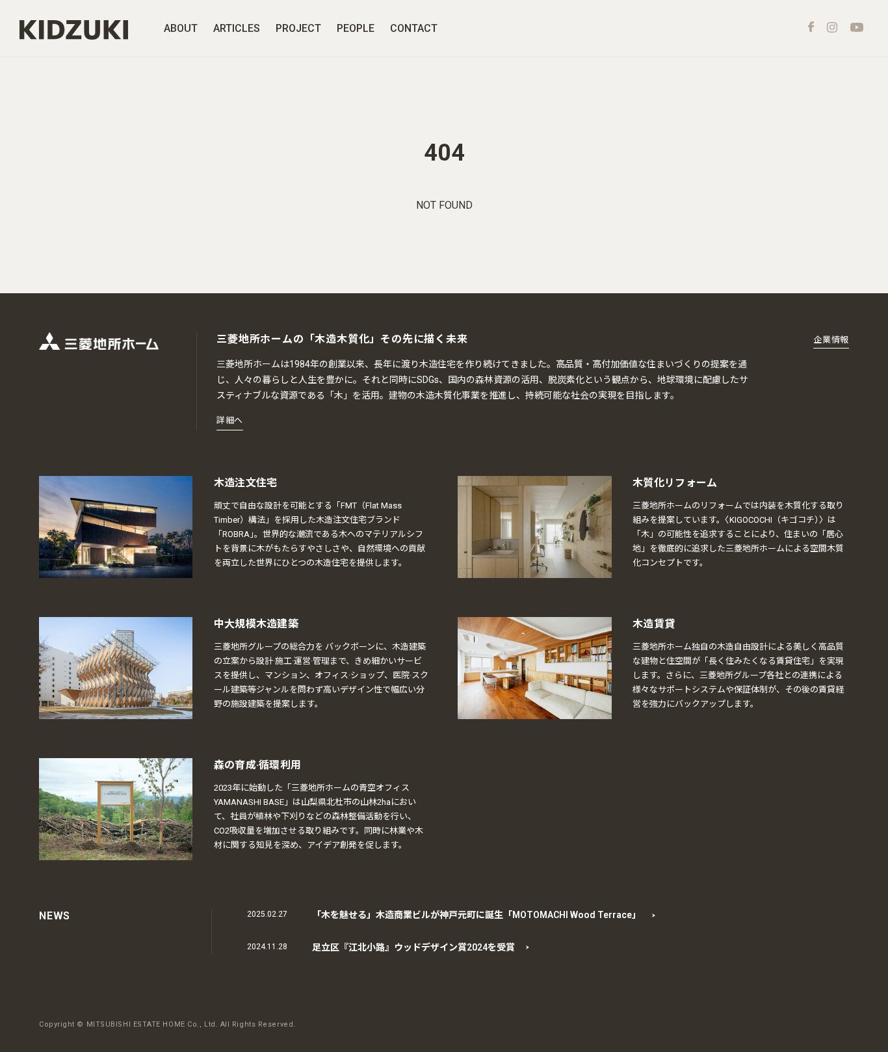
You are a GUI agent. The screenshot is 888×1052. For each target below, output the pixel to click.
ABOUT (181, 28)
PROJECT (298, 28)
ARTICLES (236, 28)
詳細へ (229, 420)
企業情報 (831, 340)
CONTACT (413, 28)
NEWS (54, 916)
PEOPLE (355, 28)
